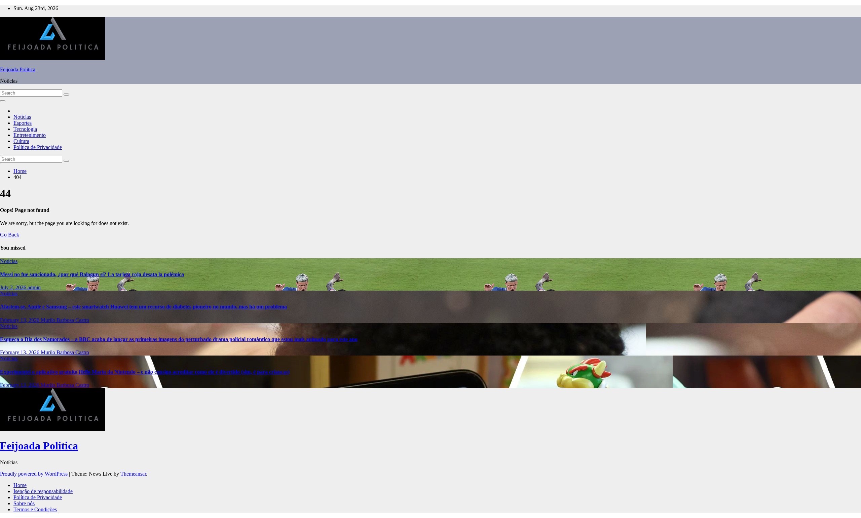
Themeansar (133, 474)
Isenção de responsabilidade (43, 491)
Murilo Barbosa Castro (65, 320)
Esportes (22, 123)
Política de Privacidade (37, 147)
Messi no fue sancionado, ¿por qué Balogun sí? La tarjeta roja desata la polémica (92, 274)
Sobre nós (24, 503)
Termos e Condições (35, 509)
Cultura (21, 141)
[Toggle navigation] (2, 101)
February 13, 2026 (20, 320)
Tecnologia (25, 129)
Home (20, 171)
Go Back (9, 234)
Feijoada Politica (17, 69)
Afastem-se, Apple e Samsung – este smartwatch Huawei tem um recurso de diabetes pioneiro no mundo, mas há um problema (143, 306)
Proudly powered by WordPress (34, 474)
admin (34, 287)
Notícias (22, 117)
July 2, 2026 (14, 287)
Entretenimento (29, 135)
